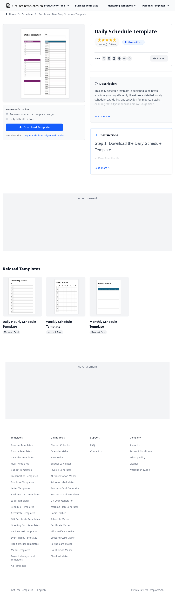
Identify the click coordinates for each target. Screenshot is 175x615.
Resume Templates (22, 445)
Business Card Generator (65, 488)
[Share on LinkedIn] (114, 58)
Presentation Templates (24, 476)
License (134, 463)
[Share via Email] (124, 58)
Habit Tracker (58, 513)
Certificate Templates (23, 513)
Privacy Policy (137, 457)
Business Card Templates (25, 494)
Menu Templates (20, 550)
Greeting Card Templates (25, 525)
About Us (135, 445)
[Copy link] (129, 58)
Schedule (27, 14)
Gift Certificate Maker (63, 531)
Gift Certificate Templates (25, 519)
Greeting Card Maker (63, 537)
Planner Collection (61, 445)
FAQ (92, 445)
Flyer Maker (57, 457)
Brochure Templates (22, 482)
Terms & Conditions (141, 451)
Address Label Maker (63, 482)
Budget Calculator (61, 463)
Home (12, 14)
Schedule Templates (22, 506)
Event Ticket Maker (61, 550)
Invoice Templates (21, 451)
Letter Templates (20, 488)
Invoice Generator (61, 469)
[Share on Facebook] (109, 58)
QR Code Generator (62, 500)
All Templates (18, 565)
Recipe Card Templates (24, 531)
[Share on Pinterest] (119, 58)
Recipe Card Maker (61, 543)
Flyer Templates (20, 463)
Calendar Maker (60, 451)
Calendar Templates (22, 457)
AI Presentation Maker (63, 476)
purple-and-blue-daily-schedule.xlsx (43, 135)
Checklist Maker (60, 556)
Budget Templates (21, 469)
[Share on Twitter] (104, 58)
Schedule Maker (60, 519)
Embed (161, 58)
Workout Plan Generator (64, 506)
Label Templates (20, 500)
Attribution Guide (140, 469)
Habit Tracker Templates (25, 543)
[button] (99, 40)
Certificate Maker (60, 525)
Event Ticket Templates (24, 537)
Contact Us (96, 451)
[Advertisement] (87, 224)
